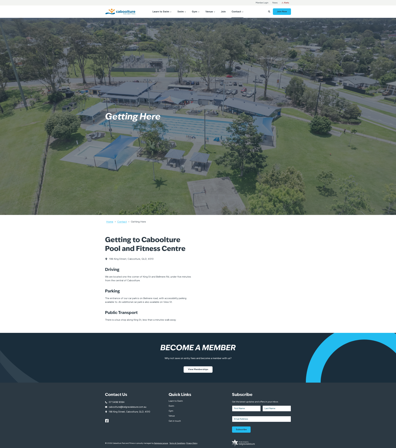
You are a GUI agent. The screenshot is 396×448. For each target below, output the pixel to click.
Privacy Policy (191, 443)
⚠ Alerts (285, 3)
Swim (171, 406)
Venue (172, 416)
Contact (122, 221)
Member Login (262, 3)
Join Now (282, 11)
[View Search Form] (269, 11)
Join (223, 11)
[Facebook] (108, 421)
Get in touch (175, 421)
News (275, 3)
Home (109, 221)
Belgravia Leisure (161, 443)
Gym (171, 411)
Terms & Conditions (177, 443)
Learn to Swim (176, 401)
